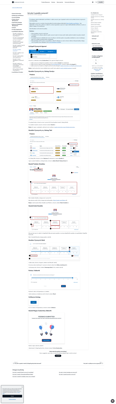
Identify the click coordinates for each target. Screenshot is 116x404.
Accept (12, 396)
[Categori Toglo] (11, 13)
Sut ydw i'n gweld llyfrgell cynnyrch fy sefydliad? (23, 372)
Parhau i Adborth (94, 28)
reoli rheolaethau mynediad (55, 42)
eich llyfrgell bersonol (56, 64)
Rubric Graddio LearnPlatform (72, 23)
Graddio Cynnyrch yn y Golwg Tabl (97, 20)
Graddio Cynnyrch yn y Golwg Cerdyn (97, 17)
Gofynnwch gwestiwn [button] (97, 79)
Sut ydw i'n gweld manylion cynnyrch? (67, 374)
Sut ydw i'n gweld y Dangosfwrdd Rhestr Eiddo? (23, 374)
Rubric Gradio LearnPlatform (59, 200)
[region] (12, 394)
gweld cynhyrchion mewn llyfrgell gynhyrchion (64, 127)
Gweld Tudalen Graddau (96, 22)
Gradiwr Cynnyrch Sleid (96, 26)
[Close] (22, 387)
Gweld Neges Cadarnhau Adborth (96, 32)
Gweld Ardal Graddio (95, 24)
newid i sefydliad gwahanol (66, 68)
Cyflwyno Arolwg (94, 30)
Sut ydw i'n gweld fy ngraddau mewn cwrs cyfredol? (24, 376)
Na (96, 63)
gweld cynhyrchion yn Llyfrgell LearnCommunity (71, 65)
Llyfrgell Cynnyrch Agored (96, 14)
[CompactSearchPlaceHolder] (96, 2)
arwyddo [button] (58, 355)
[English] (18, 2)
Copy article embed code (97, 49)
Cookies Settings (12, 399)
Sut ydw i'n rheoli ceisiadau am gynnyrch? (68, 372)
